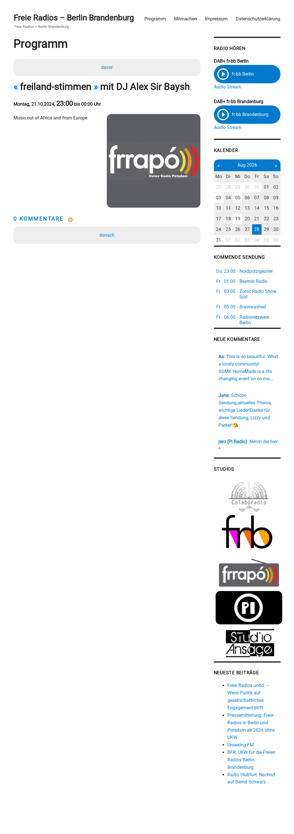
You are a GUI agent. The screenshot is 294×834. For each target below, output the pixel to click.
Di (228, 176)
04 (228, 197)
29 (237, 187)
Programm (155, 19)
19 (237, 218)
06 (247, 197)
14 (256, 208)
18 (228, 218)
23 (275, 218)
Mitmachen (185, 19)
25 (228, 229)
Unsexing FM (240, 745)
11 (228, 208)
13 (247, 208)
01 (266, 187)
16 (275, 208)
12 (237, 208)
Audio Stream (227, 87)
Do (247, 176)
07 (256, 197)
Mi (237, 176)
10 (218, 208)
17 (218, 218)
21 (256, 218)
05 (237, 197)
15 (266, 208)
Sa (266, 176)
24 (218, 229)
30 (247, 187)
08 (266, 197)
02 (275, 187)
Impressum (216, 19)
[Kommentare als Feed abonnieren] (107, 219)
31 (256, 187)
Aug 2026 (247, 165)
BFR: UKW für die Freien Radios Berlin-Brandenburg (251, 760)
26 (237, 229)
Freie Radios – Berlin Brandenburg (74, 17)
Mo (218, 176)
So (275, 176)
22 (266, 218)
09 (275, 197)
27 (218, 187)
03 (218, 197)
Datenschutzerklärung (258, 19)
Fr (257, 176)
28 (228, 187)
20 (247, 218)
